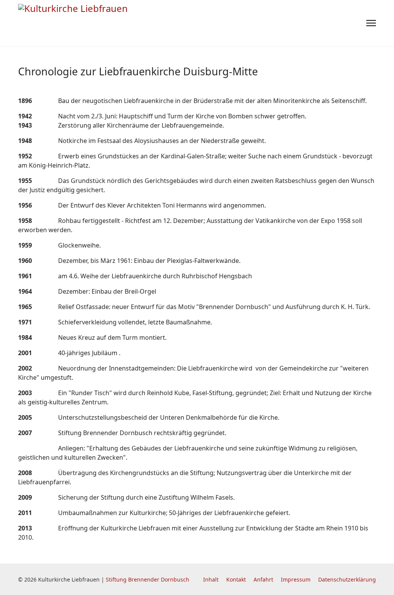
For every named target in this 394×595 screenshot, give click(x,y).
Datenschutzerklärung (347, 579)
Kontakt (236, 579)
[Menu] (371, 23)
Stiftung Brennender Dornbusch (147, 579)
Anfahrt (263, 579)
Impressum (296, 579)
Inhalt (211, 579)
